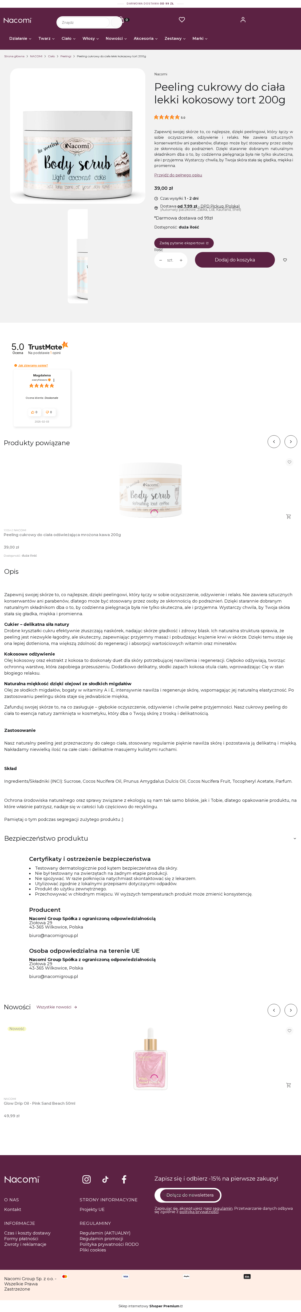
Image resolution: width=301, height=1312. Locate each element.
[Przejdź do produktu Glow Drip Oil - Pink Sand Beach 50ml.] (150, 1058)
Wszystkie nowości (53, 1007)
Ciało (51, 56)
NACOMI (36, 56)
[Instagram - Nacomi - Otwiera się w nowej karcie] (86, 1179)
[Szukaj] (116, 22)
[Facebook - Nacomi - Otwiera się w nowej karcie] (124, 1179)
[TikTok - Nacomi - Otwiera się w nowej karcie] (105, 1179)
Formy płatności (21, 1238)
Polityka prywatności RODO (109, 1244)
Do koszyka (288, 516)
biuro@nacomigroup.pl (53, 935)
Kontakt (12, 1209)
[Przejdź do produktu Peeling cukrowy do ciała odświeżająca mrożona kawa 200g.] (150, 489)
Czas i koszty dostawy (27, 1233)
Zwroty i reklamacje (25, 1244)
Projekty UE (92, 1209)
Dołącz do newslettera (190, 1195)
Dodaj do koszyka (235, 260)
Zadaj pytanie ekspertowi (182, 243)
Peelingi (65, 56)
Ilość (158, 250)
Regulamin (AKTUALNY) (105, 1233)
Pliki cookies (93, 1250)
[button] (15, 365)
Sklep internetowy (149, 1306)
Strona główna (14, 56)
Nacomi (160, 74)
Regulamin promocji (101, 1238)
